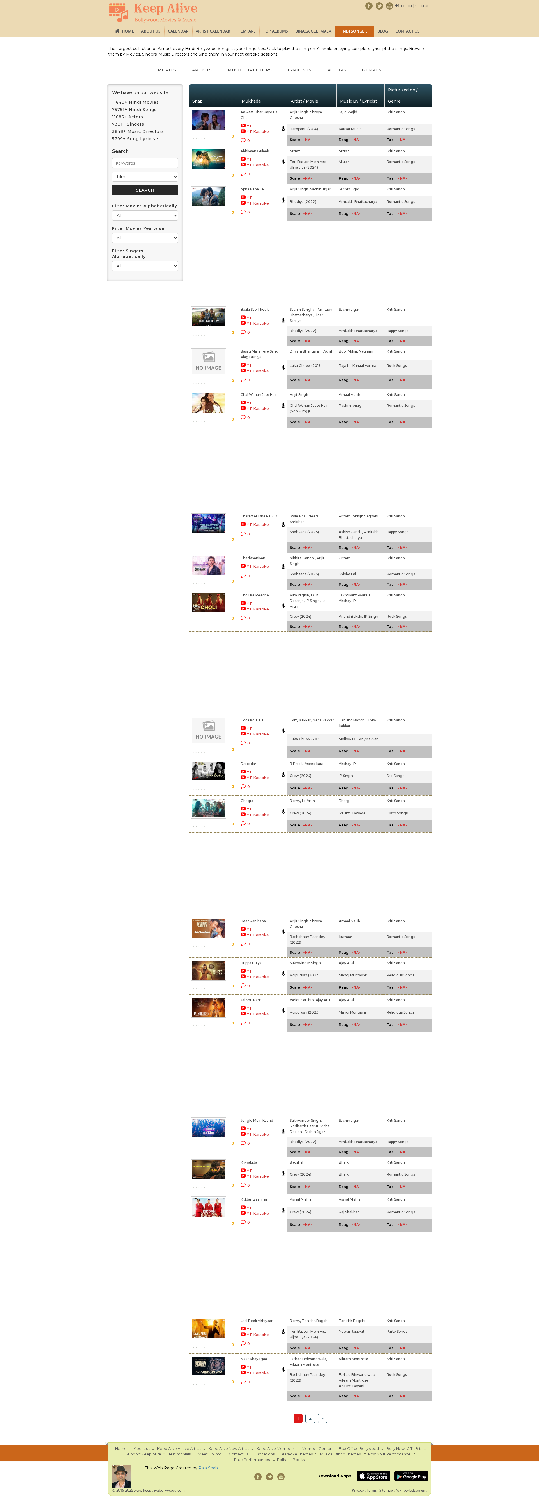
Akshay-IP (347, 601)
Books (299, 1459)
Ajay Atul (346, 963)
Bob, (342, 351)
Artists (202, 69)
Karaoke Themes (297, 1454)
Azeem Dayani (351, 1386)
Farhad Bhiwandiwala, (308, 1359)
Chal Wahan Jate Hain (259, 394)
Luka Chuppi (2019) (306, 365)
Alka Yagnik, (300, 595)
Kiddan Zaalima (254, 1199)
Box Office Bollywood (359, 1448)
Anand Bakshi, (351, 616)
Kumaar (345, 937)
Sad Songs (395, 776)
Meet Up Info (209, 1454)
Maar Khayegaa (254, 1359)
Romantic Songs (401, 129)
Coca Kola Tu (252, 720)
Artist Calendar (213, 31)
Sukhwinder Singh (305, 963)
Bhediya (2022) (303, 201)
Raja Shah (208, 1468)
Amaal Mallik (349, 394)
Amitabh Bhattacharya (358, 201)
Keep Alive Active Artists (179, 1448)
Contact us (407, 31)
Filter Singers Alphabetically (129, 253)
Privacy (358, 1490)
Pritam (345, 558)
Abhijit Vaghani (360, 351)
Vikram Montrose (304, 1364)
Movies (167, 69)
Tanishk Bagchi (315, 1321)
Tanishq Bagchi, (352, 720)
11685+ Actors (127, 116)
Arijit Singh (299, 394)
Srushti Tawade (352, 813)
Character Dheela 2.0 (259, 516)
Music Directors (250, 69)
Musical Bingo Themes (340, 1454)
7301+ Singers (128, 124)
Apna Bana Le (252, 189)
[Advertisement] (260, 262)
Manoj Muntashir (353, 975)
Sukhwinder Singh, (306, 1120)
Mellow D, (347, 739)
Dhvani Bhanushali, (306, 351)
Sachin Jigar (320, 189)
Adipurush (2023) (304, 975)
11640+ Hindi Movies (135, 102)
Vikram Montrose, (354, 1380)
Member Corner (317, 1448)
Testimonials (179, 1454)
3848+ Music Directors (138, 131)
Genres (372, 69)
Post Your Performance (389, 1454)
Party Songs (397, 1331)
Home (128, 31)
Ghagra (247, 801)
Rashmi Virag (350, 405)
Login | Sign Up (415, 5)
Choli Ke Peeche (255, 595)
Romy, (295, 801)
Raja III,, (345, 365)
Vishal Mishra (301, 1199)
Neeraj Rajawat (351, 1331)
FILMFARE (246, 31)
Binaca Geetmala (313, 31)
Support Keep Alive (143, 1454)
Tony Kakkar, (301, 720)
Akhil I (328, 351)
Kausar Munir (350, 129)
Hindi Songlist (354, 31)
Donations (265, 1454)
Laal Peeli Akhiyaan (257, 1321)
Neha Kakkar (323, 720)
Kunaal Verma (364, 365)
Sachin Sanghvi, (303, 309)
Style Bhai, (298, 516)
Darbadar (248, 764)
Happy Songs (397, 331)
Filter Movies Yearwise (138, 228)
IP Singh (371, 616)
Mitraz (295, 151)
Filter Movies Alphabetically (144, 205)
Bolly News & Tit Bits (404, 1448)
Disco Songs (397, 813)
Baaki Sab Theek (255, 309)
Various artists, (302, 1000)
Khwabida (249, 1162)
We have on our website (140, 92)
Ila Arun (308, 801)
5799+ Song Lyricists (136, 138)
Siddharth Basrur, (304, 1126)
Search (120, 151)
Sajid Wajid (348, 112)
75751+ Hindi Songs (134, 109)
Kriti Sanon (396, 112)
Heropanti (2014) (304, 129)
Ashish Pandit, (351, 532)
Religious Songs (400, 975)
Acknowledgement (411, 1490)
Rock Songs (397, 365)
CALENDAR (178, 31)
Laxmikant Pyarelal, (355, 595)
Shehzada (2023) (304, 532)
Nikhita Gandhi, (303, 558)
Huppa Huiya (251, 963)
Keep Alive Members (275, 1448)
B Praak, (296, 764)
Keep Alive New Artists (228, 1448)
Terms (371, 1490)
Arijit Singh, (299, 112)
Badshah (297, 1162)
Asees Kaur (314, 764)
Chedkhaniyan (253, 558)
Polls (281, 1459)
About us (151, 31)
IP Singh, (313, 601)
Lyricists (300, 69)
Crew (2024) (300, 616)
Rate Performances (252, 1459)
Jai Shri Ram (251, 1000)
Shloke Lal (347, 574)
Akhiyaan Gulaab (255, 151)
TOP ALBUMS (275, 31)
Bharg (344, 801)
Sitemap (386, 1490)
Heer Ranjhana (253, 921)
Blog (382, 31)
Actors (336, 69)
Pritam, (345, 516)
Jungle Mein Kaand (257, 1120)
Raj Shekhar (349, 1212)
